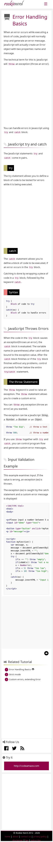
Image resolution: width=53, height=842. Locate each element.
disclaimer (18, 840)
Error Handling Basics (20, 669)
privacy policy (40, 836)
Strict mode (15, 674)
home (7, 836)
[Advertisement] (26, 96)
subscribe (35, 840)
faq (26, 840)
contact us (26, 836)
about (15, 836)
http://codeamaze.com (26, 765)
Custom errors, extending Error (25, 679)
